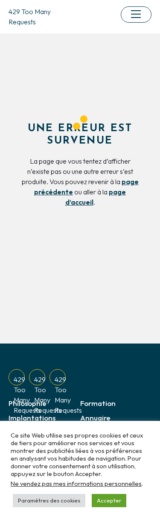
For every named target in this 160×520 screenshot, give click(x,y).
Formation (98, 403)
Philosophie (28, 403)
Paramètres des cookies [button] (49, 500)
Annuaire (95, 417)
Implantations (32, 417)
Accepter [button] (109, 500)
